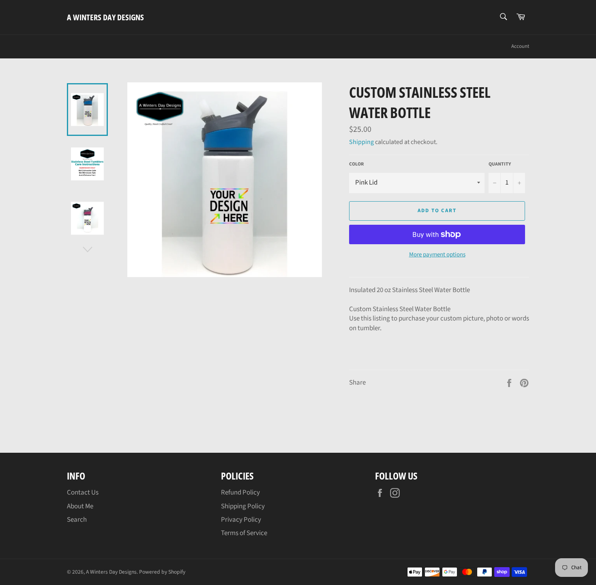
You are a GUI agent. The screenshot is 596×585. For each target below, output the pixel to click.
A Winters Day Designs (105, 17)
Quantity (500, 164)
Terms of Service (244, 533)
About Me (80, 506)
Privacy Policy (241, 520)
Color (356, 164)
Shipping (361, 142)
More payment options (437, 255)
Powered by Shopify (162, 572)
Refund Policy (240, 492)
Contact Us (83, 492)
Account (520, 46)
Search (77, 520)
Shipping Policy (243, 506)
